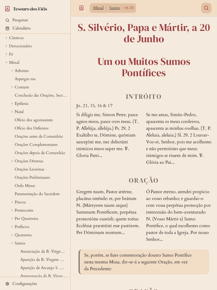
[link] (35, 8)
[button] (35, 20)
